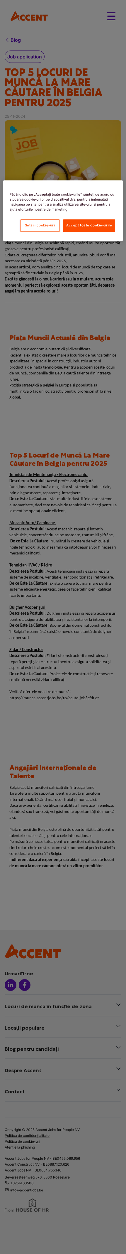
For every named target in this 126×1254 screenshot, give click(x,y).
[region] (63, 210)
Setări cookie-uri (40, 225)
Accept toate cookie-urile (89, 225)
